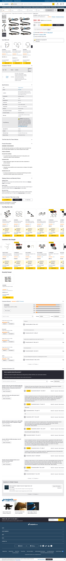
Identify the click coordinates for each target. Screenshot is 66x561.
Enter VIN (60, 10)
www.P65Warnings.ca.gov (22, 126)
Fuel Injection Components (27, 13)
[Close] (64, 559)
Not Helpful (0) (11, 323)
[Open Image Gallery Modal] (20, 26)
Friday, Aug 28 (49, 32)
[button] (6, 230)
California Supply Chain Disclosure (40, 551)
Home (3, 13)
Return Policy (17, 188)
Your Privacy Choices (15, 552)
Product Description (6, 143)
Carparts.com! (27, 399)
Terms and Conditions (30, 551)
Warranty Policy (21, 193)
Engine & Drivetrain (8, 13)
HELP (3, 534)
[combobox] (6, 10)
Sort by (52, 316)
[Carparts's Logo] (7, 4)
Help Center (28, 199)
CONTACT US (4, 541)
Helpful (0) (4, 323)
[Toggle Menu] (3, 4)
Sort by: (52, 381)
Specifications (5, 85)
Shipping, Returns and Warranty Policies (11, 178)
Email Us (17, 199)
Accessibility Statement (50, 551)
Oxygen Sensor (7, 77)
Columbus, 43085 (42, 34)
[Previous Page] (27, 364)
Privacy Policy (23, 551)
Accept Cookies (49, 559)
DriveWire (19, 89)
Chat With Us (7, 199)
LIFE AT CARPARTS (5, 531)
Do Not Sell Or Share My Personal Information (47, 552)
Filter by (37, 316)
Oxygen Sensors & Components (17, 13)
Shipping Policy (4, 551)
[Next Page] (38, 364)
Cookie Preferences (59, 551)
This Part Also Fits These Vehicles (10, 139)
